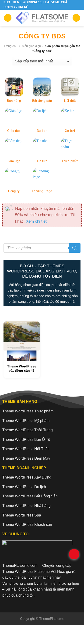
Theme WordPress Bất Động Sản (30, 496)
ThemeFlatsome (51, 619)
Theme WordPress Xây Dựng (26, 477)
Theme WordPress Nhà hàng (26, 506)
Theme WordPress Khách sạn (27, 524)
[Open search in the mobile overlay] (42, 248)
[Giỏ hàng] (76, 18)
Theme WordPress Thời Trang (27, 430)
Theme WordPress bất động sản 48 (21, 368)
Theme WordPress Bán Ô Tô (26, 440)
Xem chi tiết (36, 221)
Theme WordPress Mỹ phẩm (25, 421)
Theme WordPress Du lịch (24, 487)
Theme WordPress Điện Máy (26, 458)
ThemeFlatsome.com (19, 565)
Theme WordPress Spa (21, 515)
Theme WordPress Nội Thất (25, 449)
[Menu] (7, 18)
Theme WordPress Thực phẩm (27, 411)
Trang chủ (10, 46)
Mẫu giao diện (31, 46)
